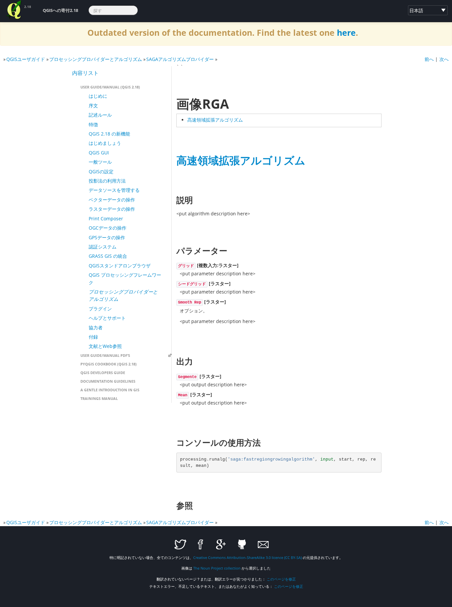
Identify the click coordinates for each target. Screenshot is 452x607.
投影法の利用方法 (107, 181)
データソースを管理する (114, 190)
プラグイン (100, 308)
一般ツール (100, 162)
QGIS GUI (99, 152)
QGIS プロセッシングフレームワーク (125, 278)
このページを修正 (281, 579)
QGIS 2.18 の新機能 (109, 134)
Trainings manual (99, 398)
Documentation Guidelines (107, 381)
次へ (444, 59)
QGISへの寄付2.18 (60, 10)
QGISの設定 (101, 171)
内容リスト (85, 73)
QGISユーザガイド (25, 59)
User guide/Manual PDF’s (105, 355)
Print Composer (106, 218)
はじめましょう (105, 143)
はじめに (98, 96)
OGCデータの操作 (107, 228)
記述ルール (100, 115)
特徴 (93, 124)
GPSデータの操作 (107, 237)
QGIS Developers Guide (102, 372)
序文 (93, 105)
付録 (93, 337)
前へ (429, 59)
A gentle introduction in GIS (109, 389)
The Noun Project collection (217, 568)
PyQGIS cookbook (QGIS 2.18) (108, 363)
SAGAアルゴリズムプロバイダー (180, 59)
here (346, 32)
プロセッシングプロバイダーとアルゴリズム (95, 59)
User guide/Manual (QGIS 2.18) (110, 86)
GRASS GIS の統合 (108, 256)
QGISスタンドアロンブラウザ (120, 265)
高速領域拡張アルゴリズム (215, 120)
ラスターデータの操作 (112, 209)
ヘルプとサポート (107, 318)
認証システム (102, 247)
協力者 (96, 327)
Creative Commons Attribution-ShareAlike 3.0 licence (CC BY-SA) (247, 557)
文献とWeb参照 (105, 346)
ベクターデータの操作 (112, 199)
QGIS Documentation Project (14, 10)
